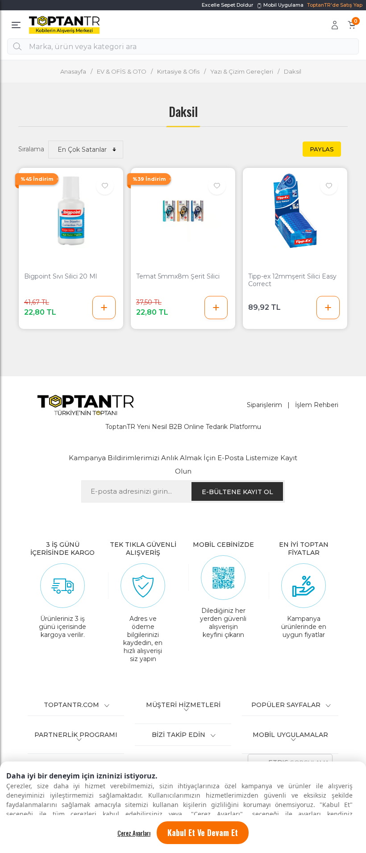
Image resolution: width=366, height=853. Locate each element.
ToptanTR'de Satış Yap (334, 5)
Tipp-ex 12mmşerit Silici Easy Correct (292, 280)
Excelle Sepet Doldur (227, 5)
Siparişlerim (264, 405)
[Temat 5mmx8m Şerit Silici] (183, 210)
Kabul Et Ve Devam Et (202, 832)
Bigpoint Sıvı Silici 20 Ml (60, 276)
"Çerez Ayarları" (217, 814)
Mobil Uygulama (283, 5)
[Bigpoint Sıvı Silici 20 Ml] (71, 210)
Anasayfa (73, 71)
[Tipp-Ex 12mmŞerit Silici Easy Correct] (295, 210)
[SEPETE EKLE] (104, 307)
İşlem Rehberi (316, 405)
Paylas (322, 149)
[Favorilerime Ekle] (105, 186)
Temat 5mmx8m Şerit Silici (178, 276)
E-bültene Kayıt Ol (237, 492)
